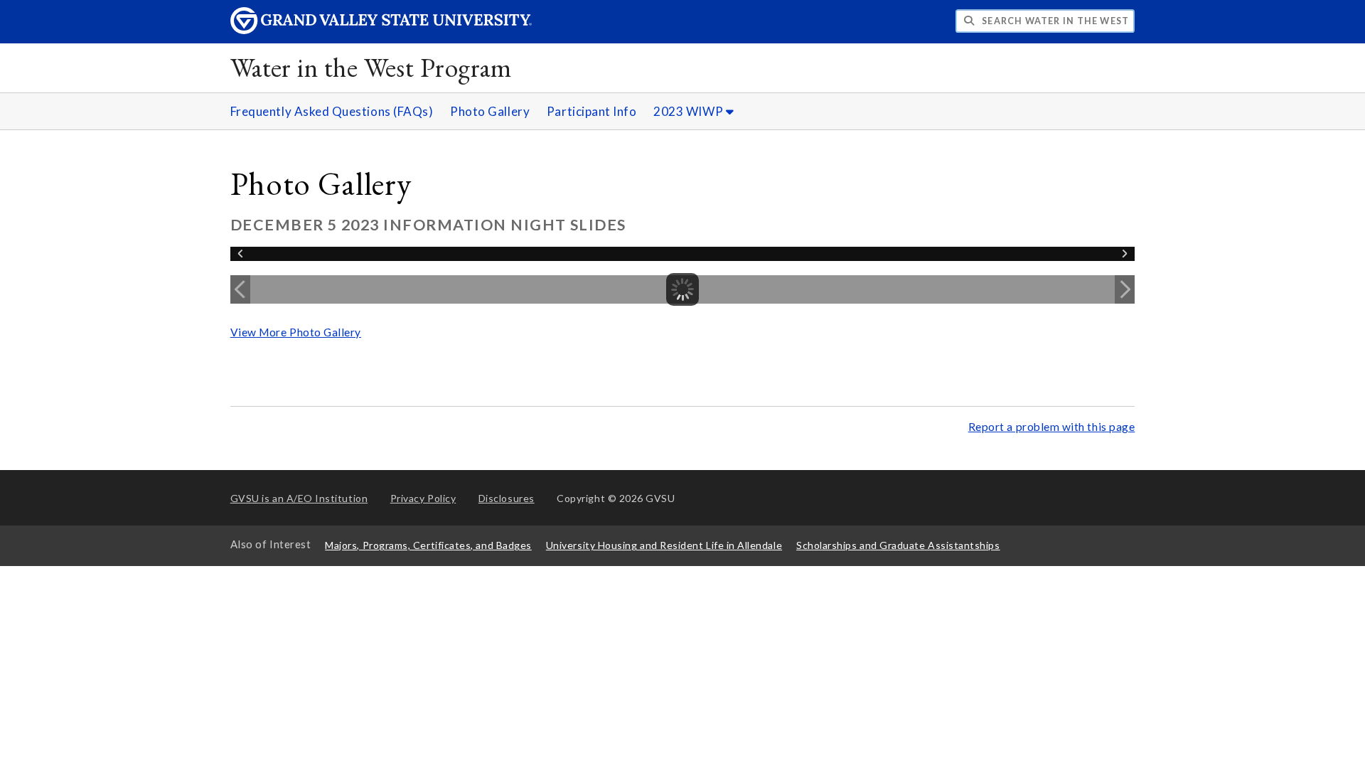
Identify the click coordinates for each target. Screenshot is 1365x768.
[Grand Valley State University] (381, 30)
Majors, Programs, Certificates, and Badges (428, 545)
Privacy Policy (423, 498)
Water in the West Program (370, 67)
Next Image (1125, 289)
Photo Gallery (490, 111)
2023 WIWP (689, 111)
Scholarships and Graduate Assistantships (898, 545)
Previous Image (240, 289)
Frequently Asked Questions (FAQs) (332, 111)
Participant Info (592, 111)
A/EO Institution (299, 498)
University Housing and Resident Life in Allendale (664, 545)
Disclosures (506, 498)
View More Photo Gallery (295, 332)
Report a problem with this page (1051, 426)
